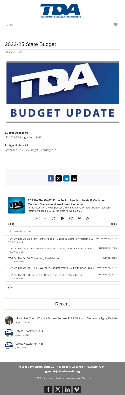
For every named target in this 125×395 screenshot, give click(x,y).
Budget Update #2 (16, 133)
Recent (62, 303)
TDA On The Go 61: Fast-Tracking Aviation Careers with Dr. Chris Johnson (50, 248)
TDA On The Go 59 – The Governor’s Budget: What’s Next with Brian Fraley (51, 267)
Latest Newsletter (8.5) (29, 331)
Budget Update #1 (16, 145)
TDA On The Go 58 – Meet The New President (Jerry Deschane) (45, 275)
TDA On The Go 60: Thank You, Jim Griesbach (34, 258)
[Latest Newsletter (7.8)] (9, 344)
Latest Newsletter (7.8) (29, 343)
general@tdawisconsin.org (62, 371)
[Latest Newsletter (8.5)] (9, 331)
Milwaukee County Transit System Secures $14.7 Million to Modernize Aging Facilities (67, 318)
